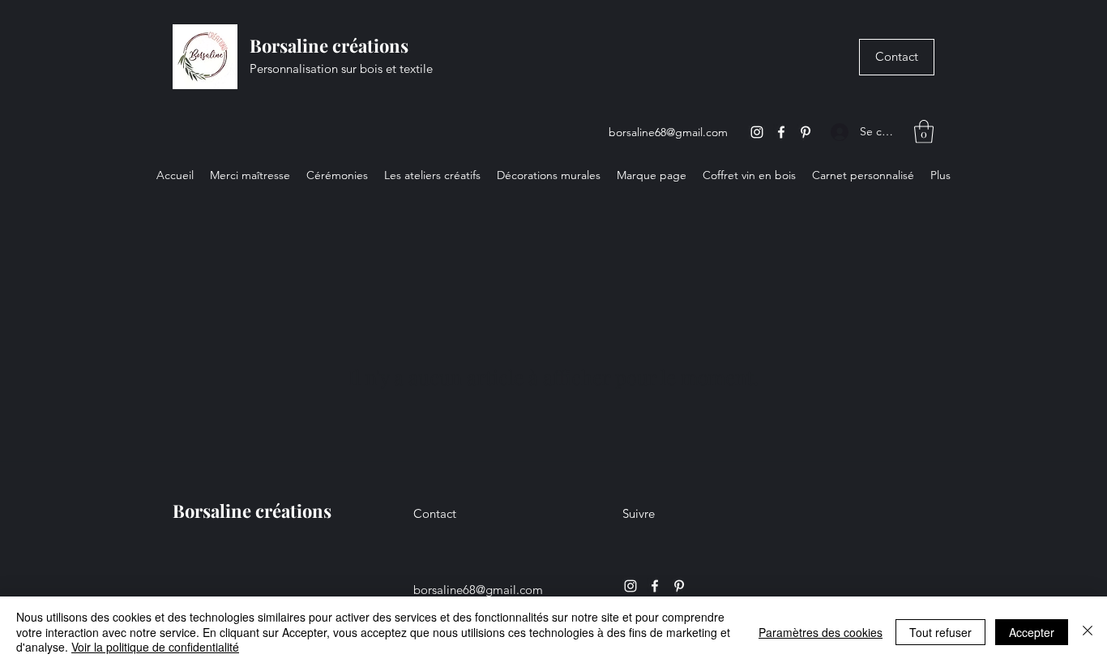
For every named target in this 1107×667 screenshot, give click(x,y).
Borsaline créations (329, 45)
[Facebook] (781, 132)
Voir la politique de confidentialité (155, 647)
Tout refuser (940, 632)
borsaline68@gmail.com (668, 132)
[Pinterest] (805, 132)
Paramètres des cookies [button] (821, 632)
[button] (924, 131)
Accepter (1031, 632)
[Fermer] (1087, 631)
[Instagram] (757, 132)
